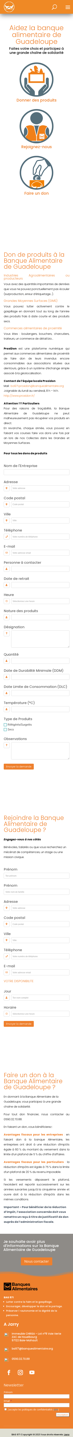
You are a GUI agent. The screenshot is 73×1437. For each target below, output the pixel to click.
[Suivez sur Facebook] (9, 1372)
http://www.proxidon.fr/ (19, 396)
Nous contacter (36, 1261)
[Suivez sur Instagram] (20, 1372)
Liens (66, 1434)
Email (8, 1401)
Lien (55, 1409)
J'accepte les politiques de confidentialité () (33, 1409)
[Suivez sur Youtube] (32, 1372)
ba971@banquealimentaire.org (32, 1348)
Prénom (8, 1392)
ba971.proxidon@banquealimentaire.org (37, 386)
